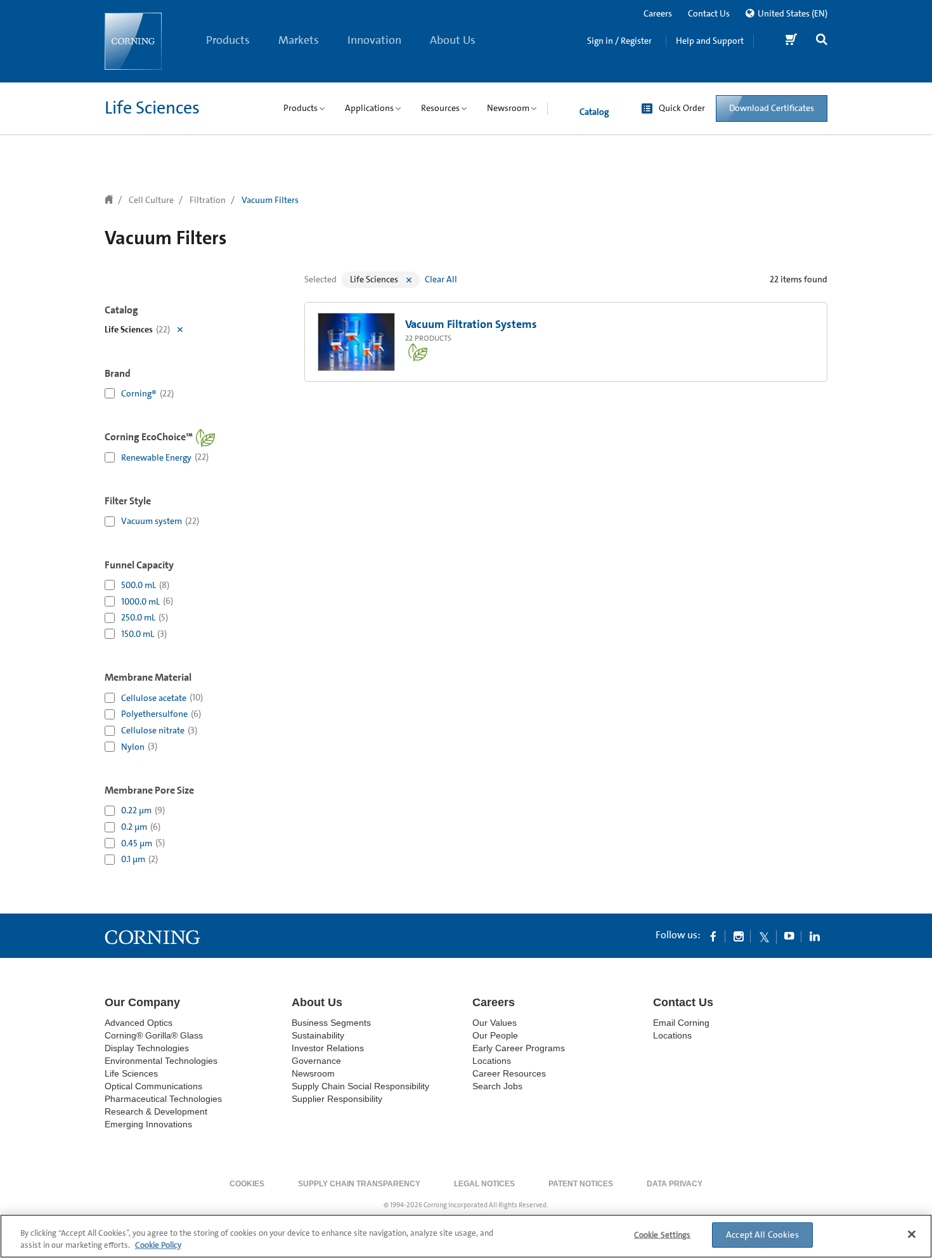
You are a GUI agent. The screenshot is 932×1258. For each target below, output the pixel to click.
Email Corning (681, 1023)
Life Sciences (152, 107)
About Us (453, 40)
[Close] (912, 1234)
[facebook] (713, 935)
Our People (495, 1035)
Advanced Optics (138, 1023)
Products (228, 40)
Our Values (494, 1023)
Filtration (208, 200)
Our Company (142, 1002)
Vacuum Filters (270, 200)
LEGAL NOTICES (484, 1183)
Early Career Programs (518, 1048)
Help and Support (710, 40)
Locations (491, 1061)
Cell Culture (151, 200)
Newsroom (313, 1073)
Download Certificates (771, 108)
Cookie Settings (662, 1234)
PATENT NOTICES (580, 1183)
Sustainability (318, 1035)
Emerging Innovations (148, 1124)
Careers (658, 13)
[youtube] (789, 935)
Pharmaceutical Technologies (163, 1099)
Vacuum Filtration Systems (471, 324)
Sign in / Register (619, 40)
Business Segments (331, 1023)
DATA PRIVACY (674, 1183)
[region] (466, 1236)
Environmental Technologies (161, 1061)
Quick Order (682, 108)
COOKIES (247, 1183)
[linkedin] (814, 935)
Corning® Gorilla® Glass (154, 1035)
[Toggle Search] (821, 40)
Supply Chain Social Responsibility (360, 1086)
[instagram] (738, 935)
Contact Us (709, 13)
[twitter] (763, 935)
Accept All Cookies (762, 1234)
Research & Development (156, 1111)
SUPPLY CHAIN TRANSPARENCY (359, 1183)
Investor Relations (328, 1048)
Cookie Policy (158, 1245)
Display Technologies (147, 1048)
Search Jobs (497, 1086)
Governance (316, 1061)
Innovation (374, 40)
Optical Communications (153, 1086)
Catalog (594, 111)
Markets (298, 40)
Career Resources (509, 1073)
